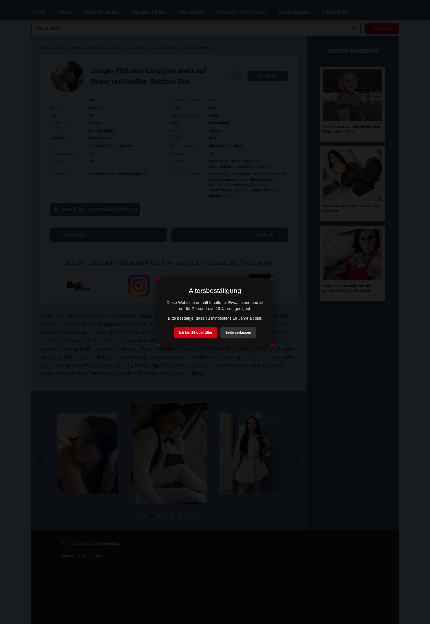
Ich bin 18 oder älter (195, 332)
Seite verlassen (238, 332)
